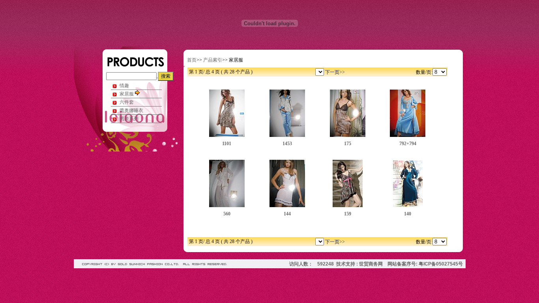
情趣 (124, 85)
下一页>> (335, 72)
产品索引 (212, 60)
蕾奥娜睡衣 (131, 110)
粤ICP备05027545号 (441, 264)
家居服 (127, 94)
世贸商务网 (371, 264)
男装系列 (129, 119)
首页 (192, 60)
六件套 (127, 102)
